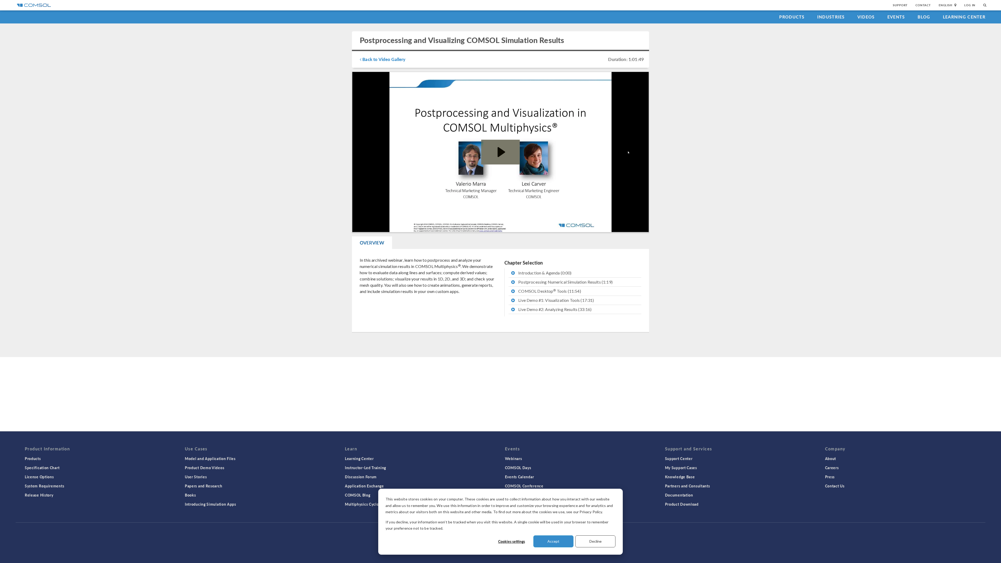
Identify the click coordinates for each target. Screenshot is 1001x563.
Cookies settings (511, 541)
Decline (595, 541)
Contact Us (835, 485)
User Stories (196, 476)
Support (900, 5)
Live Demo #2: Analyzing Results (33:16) (554, 309)
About (830, 458)
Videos (866, 17)
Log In (969, 5)
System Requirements (44, 485)
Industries (831, 17)
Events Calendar (519, 476)
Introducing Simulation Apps (210, 504)
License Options (39, 476)
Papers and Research (203, 485)
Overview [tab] (372, 242)
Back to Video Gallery (383, 59)
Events (896, 17)
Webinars (513, 458)
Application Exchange (364, 485)
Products (791, 17)
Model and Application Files (210, 458)
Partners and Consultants (687, 485)
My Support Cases (681, 467)
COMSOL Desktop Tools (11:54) (549, 290)
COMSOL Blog (357, 495)
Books (190, 495)
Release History (39, 495)
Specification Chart (42, 467)
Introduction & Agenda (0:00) (544, 272)
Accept (553, 541)
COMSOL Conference (524, 485)
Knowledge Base (680, 476)
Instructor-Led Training (365, 467)
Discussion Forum (361, 476)
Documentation (679, 495)
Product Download (682, 504)
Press (830, 476)
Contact (923, 5)
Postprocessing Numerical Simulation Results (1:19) (565, 281)
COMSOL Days (518, 467)
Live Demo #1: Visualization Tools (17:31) (555, 300)
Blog (924, 17)
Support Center (679, 458)
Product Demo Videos (204, 467)
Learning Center (964, 17)
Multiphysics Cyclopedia (367, 504)
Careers (832, 467)
